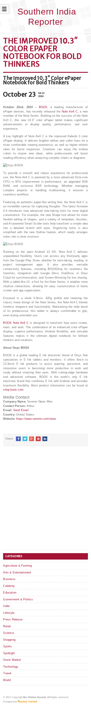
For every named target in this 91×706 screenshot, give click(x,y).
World (7, 680)
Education (9, 592)
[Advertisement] (45, 501)
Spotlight (9, 653)
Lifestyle (8, 612)
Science (8, 633)
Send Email (20, 410)
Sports (7, 646)
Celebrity (9, 586)
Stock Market (12, 659)
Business (9, 579)
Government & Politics (18, 599)
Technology (10, 666)
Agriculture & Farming (17, 565)
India (6, 606)
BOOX (43, 107)
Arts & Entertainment (17, 572)
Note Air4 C (70, 111)
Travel (7, 673)
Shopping (9, 639)
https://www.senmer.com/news (36, 418)
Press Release (13, 619)
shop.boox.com (13, 389)
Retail (7, 626)
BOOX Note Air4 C (15, 322)
